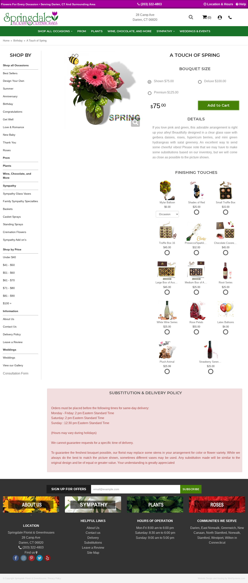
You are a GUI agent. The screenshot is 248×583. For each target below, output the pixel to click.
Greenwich (228, 528)
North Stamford (216, 532)
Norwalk (234, 532)
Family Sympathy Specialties (20, 201)
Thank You (9, 142)
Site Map (93, 552)
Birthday (18, 40)
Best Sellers (10, 73)
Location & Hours (220, 4)
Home (6, 40)
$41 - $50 (9, 264)
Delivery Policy (12, 334)
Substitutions (93, 542)
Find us (30, 552)
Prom (81, 31)
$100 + (7, 303)
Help (242, 4)
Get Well (8, 119)
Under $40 (9, 257)
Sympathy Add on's (14, 239)
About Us (8, 319)
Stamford (203, 537)
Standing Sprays (13, 224)
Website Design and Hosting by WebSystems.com (221, 578)
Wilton (229, 537)
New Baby (9, 134)
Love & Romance (13, 127)
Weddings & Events (195, 31)
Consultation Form (15, 373)
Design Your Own (13, 80)
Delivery (93, 537)
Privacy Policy (54, 578)
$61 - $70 (9, 280)
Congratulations (12, 111)
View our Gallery (13, 365)
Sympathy (164, 31)
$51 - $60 (9, 272)
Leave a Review (12, 342)
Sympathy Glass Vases (17, 193)
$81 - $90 (9, 295)
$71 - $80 (9, 288)
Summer (8, 88)
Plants (96, 31)
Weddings (9, 357)
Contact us (93, 532)
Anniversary (10, 96)
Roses (7, 150)
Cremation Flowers (14, 232)
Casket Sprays (12, 216)
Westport (217, 537)
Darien (195, 528)
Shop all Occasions (54, 31)
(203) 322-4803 (151, 4)
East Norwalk (210, 528)
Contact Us (9, 326)
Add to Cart (219, 105)
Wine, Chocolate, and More (130, 31)
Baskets (8, 208)
